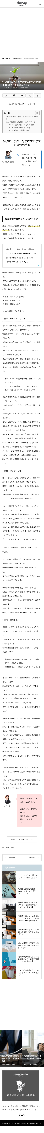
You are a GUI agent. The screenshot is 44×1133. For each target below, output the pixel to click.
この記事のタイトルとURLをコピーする (22, 104)
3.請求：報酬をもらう (22, 130)
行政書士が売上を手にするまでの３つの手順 (22, 117)
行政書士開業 (24, 87)
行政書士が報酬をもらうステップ (22, 122)
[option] (11, 1048)
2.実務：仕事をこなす (22, 128)
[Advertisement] (22, 31)
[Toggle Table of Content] (36, 113)
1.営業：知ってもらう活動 (24, 125)
